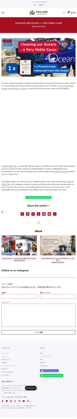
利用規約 (4, 363)
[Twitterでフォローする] (7, 401)
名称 (4, 292)
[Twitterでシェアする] (27, 214)
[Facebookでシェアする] (22, 214)
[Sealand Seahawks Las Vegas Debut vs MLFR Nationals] (28, 223)
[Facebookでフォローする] (3, 401)
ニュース (7, 41)
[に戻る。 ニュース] (38, 223)
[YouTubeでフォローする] (24, 401)
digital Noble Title (9, 166)
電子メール (45, 292)
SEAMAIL (42, 363)
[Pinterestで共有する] (33, 214)
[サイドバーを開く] (2, 212)
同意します (11, 393)
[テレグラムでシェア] (44, 214)
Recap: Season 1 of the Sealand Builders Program (19, 258)
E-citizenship (43, 366)
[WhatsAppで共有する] (54, 214)
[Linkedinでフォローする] (15, 401)
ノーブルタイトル (45, 356)
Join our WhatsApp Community (39, 198)
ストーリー (5, 353)
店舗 (41, 353)
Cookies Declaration (8, 372)
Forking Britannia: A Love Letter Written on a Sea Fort (57, 259)
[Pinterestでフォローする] (19, 401)
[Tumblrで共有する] (38, 214)
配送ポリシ (5, 369)
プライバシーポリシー (9, 366)
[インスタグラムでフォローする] (11, 401)
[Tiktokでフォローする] (28, 401)
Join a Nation (5, 375)
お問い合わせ (6, 359)
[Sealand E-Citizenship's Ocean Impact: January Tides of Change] (49, 223)
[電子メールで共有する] (49, 214)
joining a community (60, 171)
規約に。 (10, 393)
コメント (6, 302)
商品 (41, 359)
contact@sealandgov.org (40, 2)
